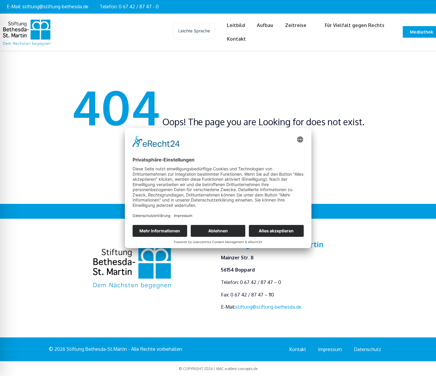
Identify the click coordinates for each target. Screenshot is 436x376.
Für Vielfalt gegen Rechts (354, 25)
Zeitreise (295, 25)
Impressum (330, 349)
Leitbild (236, 25)
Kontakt (236, 39)
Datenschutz (367, 349)
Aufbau (265, 25)
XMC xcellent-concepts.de (236, 369)
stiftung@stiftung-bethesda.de (268, 307)
